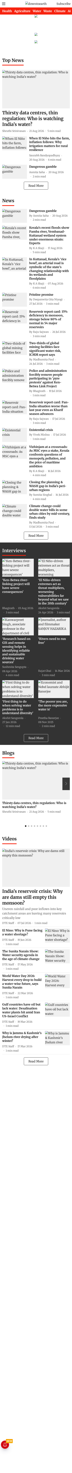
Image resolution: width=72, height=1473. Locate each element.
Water (37, 11)
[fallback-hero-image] (36, 89)
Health (7, 11)
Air (70, 11)
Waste (47, 11)
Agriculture (22, 11)
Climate (60, 11)
